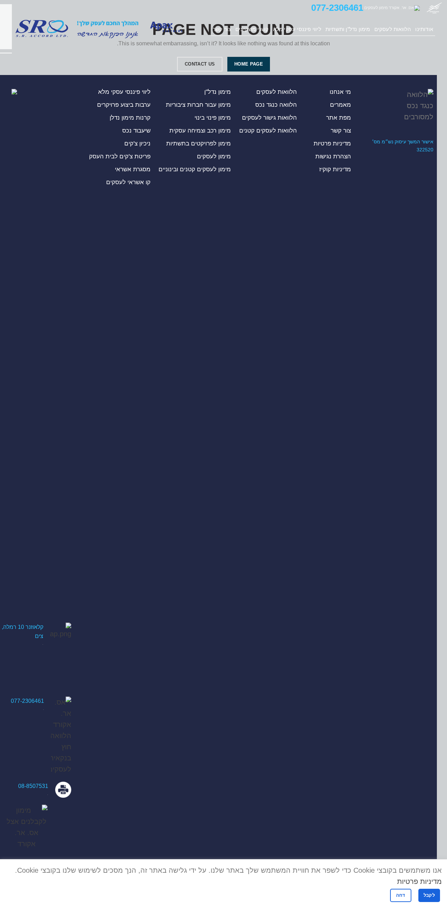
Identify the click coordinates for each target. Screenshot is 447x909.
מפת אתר (338, 117)
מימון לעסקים (214, 156)
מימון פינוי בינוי (213, 117)
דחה (400, 895)
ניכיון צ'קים (137, 143)
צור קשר (341, 130)
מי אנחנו (340, 92)
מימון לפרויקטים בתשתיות (198, 143)
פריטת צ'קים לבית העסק (120, 156)
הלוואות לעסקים (276, 92)
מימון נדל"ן (217, 92)
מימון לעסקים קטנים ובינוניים (195, 169)
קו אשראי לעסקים (128, 182)
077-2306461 (337, 7)
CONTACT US (200, 64)
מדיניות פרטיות (332, 143)
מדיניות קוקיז (335, 169)
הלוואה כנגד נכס (276, 105)
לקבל (429, 895)
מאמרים (340, 105)
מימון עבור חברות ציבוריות (198, 105)
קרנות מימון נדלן (130, 117)
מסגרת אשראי (133, 169)
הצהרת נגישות (333, 156)
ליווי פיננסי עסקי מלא (124, 92)
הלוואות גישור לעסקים (269, 117)
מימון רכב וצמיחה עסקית (200, 130)
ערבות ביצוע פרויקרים (124, 105)
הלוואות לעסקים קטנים (268, 130)
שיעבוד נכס (136, 130)
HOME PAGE (248, 64)
